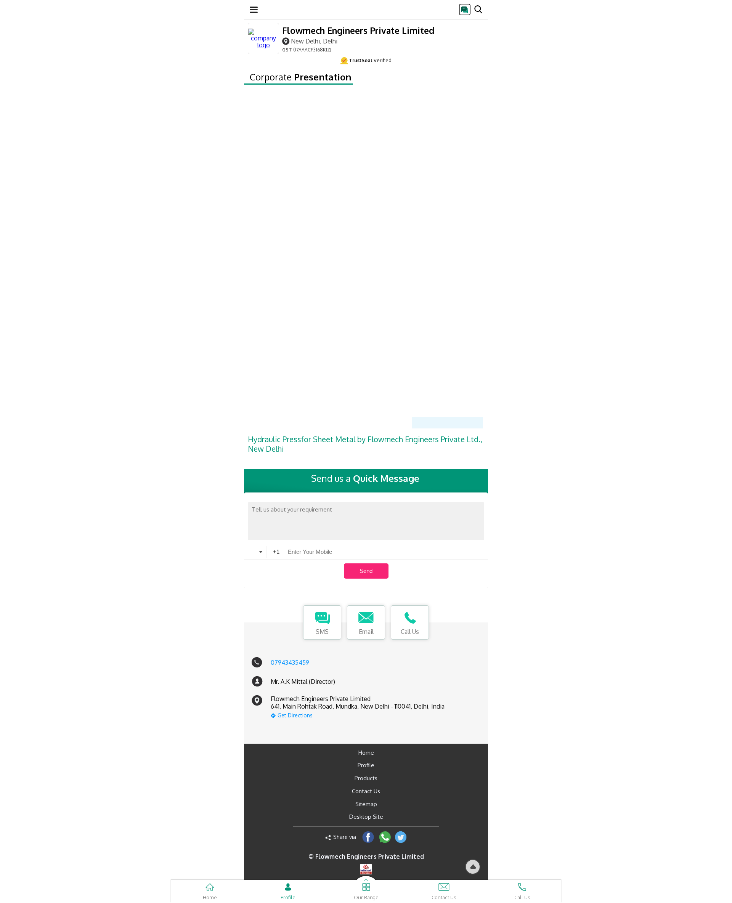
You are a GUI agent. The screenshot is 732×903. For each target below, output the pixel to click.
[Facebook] (368, 837)
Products (366, 778)
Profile (366, 765)
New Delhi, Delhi (314, 41)
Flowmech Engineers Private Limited (358, 30)
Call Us (410, 631)
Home (366, 752)
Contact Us (366, 791)
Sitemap (366, 804)
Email (366, 631)
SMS (322, 631)
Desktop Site (366, 816)
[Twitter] (401, 837)
